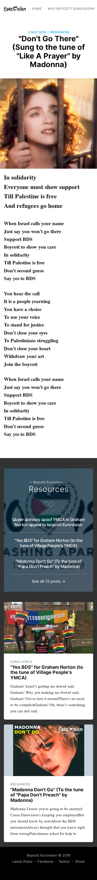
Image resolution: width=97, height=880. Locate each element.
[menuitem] (37, 9)
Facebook (45, 861)
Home (37, 9)
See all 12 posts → (48, 581)
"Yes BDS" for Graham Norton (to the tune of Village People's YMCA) (48, 543)
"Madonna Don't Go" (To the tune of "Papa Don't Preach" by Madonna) (48, 564)
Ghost (80, 861)
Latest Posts (22, 861)
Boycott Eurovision (42, 855)
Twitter (64, 861)
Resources (59, 32)
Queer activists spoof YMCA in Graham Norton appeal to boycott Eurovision (48, 522)
